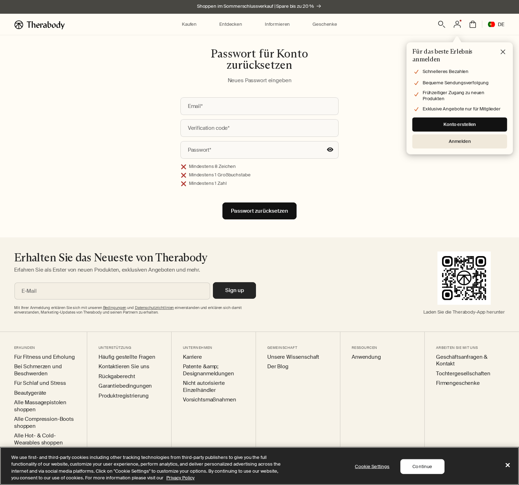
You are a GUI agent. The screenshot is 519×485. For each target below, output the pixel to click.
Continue (422, 466)
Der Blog (277, 366)
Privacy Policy (180, 478)
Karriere (192, 357)
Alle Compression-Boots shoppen (44, 423)
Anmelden (460, 141)
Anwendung (366, 357)
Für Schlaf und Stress (40, 383)
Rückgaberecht (117, 376)
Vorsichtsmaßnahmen (209, 399)
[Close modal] (503, 52)
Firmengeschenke (458, 383)
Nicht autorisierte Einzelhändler (204, 387)
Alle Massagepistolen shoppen (40, 406)
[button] (189, 25)
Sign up (234, 290)
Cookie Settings (372, 466)
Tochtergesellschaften (463, 373)
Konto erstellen (459, 124)
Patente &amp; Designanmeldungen (208, 370)
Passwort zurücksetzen (259, 210)
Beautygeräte (30, 393)
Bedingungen (114, 307)
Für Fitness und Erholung (44, 357)
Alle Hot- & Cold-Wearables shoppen (38, 439)
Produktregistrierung (124, 396)
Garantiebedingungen (125, 386)
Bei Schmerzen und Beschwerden (38, 370)
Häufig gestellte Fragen (127, 357)
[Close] (507, 465)
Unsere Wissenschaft (293, 357)
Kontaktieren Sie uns (124, 366)
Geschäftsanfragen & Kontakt (462, 361)
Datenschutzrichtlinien (154, 307)
